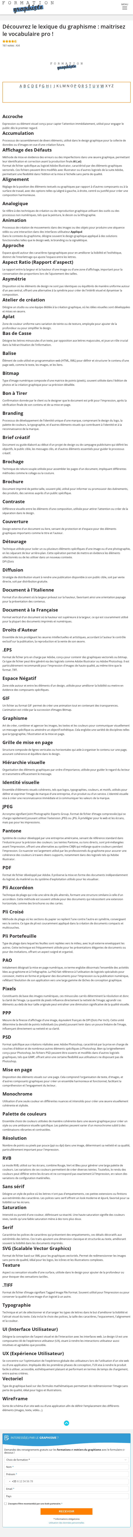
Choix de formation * (18, 1459)
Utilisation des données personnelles (66, 1523)
